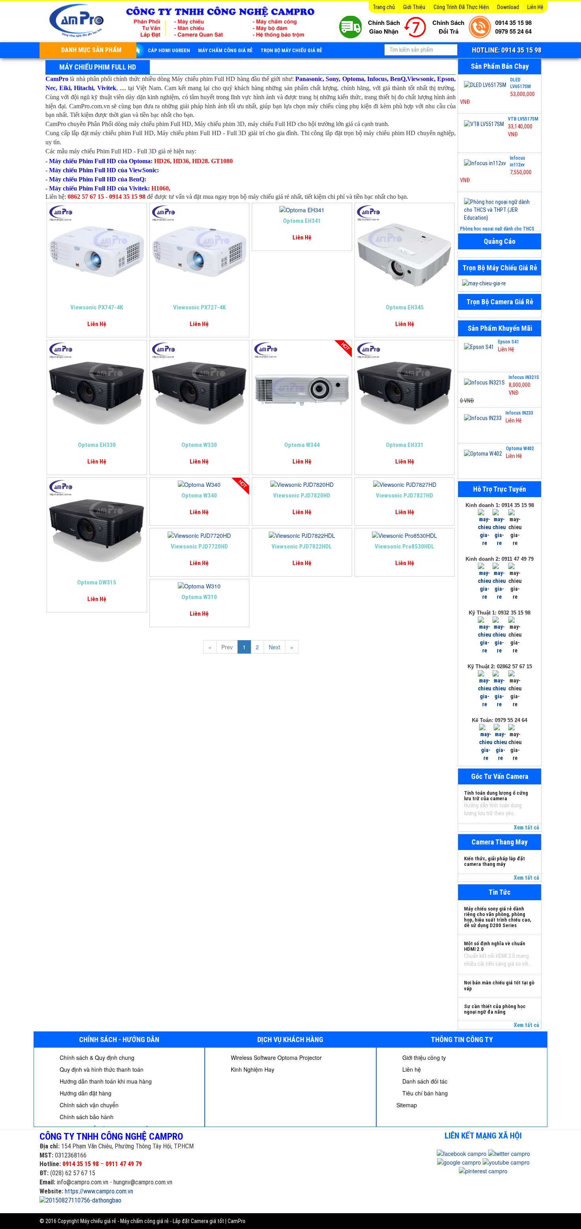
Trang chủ (384, 7)
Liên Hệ (535, 7)
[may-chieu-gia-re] (499, 283)
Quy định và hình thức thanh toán (100, 1069)
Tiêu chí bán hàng (424, 1093)
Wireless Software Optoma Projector (275, 1057)
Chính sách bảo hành (85, 1117)
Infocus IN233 (519, 413)
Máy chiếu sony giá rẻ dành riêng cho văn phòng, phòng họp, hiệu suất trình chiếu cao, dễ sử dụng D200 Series (497, 917)
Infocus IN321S (524, 377)
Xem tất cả (526, 827)
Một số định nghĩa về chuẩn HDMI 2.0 (494, 946)
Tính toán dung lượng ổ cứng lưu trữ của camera (496, 795)
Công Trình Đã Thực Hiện (461, 7)
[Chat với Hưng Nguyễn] (484, 527)
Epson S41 (508, 342)
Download (508, 7)
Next (274, 647)
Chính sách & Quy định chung (96, 1057)
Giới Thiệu (414, 7)
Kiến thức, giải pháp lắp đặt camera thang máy (494, 861)
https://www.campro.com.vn (99, 1191)
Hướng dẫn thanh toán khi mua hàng (105, 1081)
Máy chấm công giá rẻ (225, 50)
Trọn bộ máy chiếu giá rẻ (291, 50)
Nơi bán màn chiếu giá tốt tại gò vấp (499, 985)
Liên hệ (411, 1069)
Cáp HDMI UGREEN (169, 50)
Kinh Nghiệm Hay (251, 1069)
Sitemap (406, 1105)
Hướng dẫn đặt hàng (84, 1093)
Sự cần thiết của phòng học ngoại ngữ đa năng (495, 1009)
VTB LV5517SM (523, 119)
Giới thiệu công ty (423, 1057)
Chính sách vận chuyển (88, 1105)
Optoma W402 (520, 448)
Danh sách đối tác (424, 1081)
